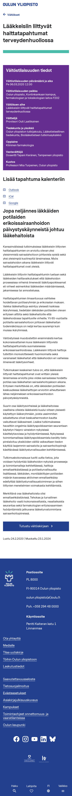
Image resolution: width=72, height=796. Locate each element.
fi (52, 790)
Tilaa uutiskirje (13, 652)
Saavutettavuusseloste (19, 679)
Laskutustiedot (13, 666)
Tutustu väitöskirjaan (34, 526)
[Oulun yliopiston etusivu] (31, 3)
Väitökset (13, 15)
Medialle (9, 645)
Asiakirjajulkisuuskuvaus (20, 700)
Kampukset (11, 707)
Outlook (14, 190)
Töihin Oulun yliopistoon (20, 659)
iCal (11, 196)
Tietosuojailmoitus (16, 686)
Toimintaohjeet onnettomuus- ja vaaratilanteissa (25, 716)
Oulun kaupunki (14, 725)
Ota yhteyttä (12, 638)
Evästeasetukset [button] (14, 693)
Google (13, 203)
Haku (14, 786)
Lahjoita (31, 786)
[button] (63, 788)
